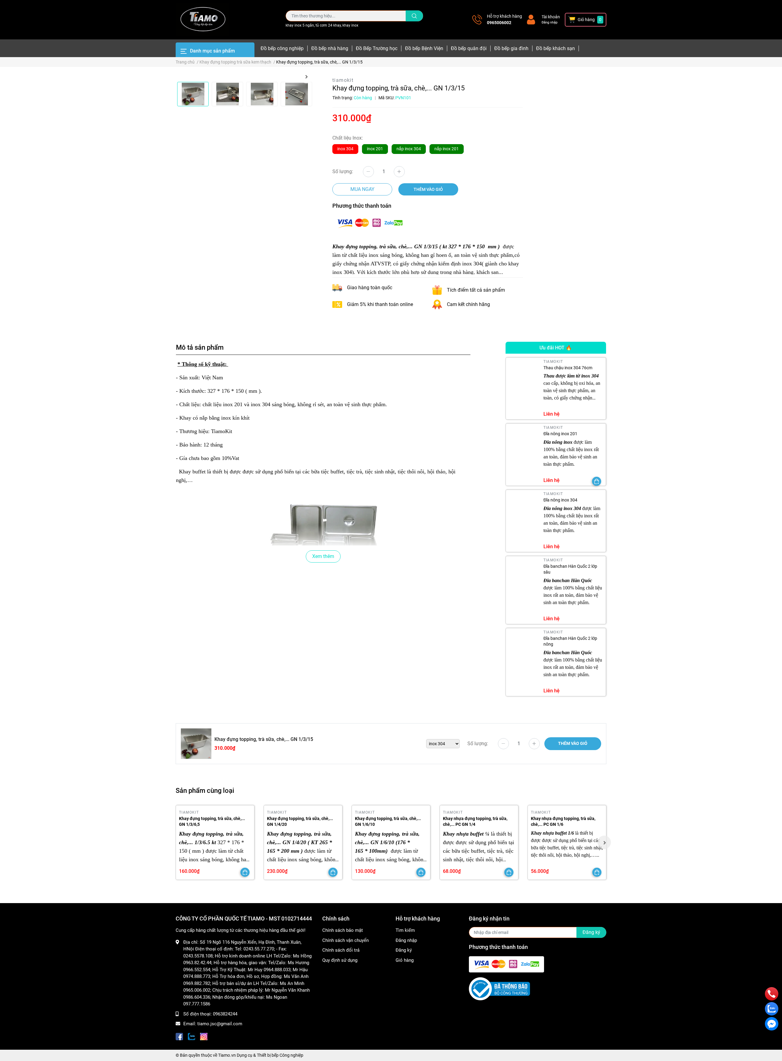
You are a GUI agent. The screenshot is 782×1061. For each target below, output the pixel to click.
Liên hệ (551, 414)
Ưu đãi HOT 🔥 (555, 348)
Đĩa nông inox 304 (560, 500)
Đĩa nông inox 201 (560, 433)
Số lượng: (342, 171)
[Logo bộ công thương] (499, 988)
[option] (193, 94)
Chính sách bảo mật (342, 930)
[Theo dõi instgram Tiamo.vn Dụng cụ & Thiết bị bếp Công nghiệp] (203, 1036)
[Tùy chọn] (596, 481)
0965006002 (499, 22)
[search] (414, 15)
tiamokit (342, 80)
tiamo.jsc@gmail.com (219, 1023)
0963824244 (225, 1014)
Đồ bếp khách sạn (555, 48)
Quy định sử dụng (339, 960)
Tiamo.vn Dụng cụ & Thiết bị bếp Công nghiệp (260, 1055)
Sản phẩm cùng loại (205, 790)
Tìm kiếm (405, 930)
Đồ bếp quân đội (469, 48)
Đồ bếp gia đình (511, 48)
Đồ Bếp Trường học (376, 48)
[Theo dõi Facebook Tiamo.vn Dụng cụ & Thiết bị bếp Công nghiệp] (179, 1036)
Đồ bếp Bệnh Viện (424, 48)
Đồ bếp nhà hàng (329, 48)
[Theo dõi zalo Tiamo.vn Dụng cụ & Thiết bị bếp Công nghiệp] (191, 1036)
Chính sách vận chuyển (345, 940)
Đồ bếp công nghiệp (282, 48)
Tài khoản (551, 16)
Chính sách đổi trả (341, 950)
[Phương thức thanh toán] (369, 222)
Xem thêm (323, 556)
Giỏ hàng (405, 960)
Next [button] (306, 76)
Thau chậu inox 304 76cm (567, 367)
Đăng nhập (549, 22)
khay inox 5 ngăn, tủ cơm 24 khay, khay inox (322, 25)
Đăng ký (404, 950)
